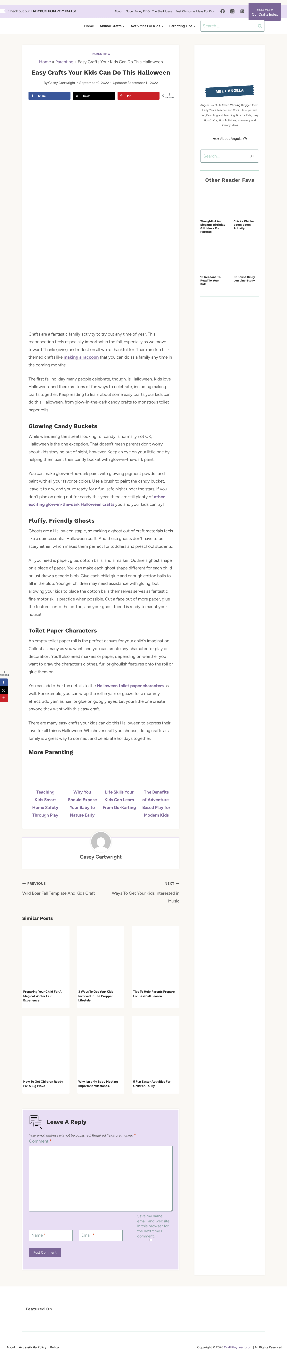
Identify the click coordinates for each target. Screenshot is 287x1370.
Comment (40, 1141)
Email (88, 1235)
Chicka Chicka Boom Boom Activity (244, 224)
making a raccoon (81, 357)
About (118, 11)
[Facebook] (222, 11)
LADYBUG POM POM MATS (53, 11)
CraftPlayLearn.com (238, 1347)
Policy (54, 1347)
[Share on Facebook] (4, 682)
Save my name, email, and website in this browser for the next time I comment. (153, 1226)
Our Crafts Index (265, 14)
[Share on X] (4, 690)
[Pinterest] (242, 11)
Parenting (101, 54)
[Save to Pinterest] (4, 698)
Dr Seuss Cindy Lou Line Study (244, 278)
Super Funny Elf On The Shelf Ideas (149, 11)
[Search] (252, 156)
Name (38, 1235)
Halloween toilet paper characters (130, 685)
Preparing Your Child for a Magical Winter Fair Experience (42, 996)
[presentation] (46, 957)
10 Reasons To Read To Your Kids (210, 280)
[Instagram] (232, 11)
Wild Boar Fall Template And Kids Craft (58, 888)
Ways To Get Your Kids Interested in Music (145, 892)
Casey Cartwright (61, 83)
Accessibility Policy (32, 1347)
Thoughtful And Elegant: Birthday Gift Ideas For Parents (212, 226)
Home (89, 26)
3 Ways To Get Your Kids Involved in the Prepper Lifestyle (95, 996)
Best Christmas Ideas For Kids (195, 11)
